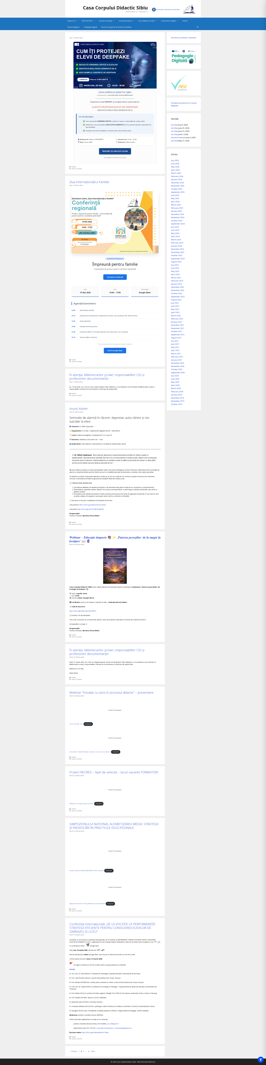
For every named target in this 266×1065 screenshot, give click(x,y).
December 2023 (177, 249)
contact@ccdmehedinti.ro (105, 1028)
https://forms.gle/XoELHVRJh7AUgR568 (90, 509)
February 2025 (177, 208)
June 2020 (175, 379)
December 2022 (177, 287)
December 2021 (177, 325)
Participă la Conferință (115, 277)
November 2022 (177, 290)
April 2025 (175, 201)
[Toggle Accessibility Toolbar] (260, 1059)
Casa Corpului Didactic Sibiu (115, 7)
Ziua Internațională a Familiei (89, 182)
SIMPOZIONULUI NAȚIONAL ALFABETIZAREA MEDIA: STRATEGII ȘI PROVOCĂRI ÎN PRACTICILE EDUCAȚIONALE (113, 826)
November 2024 (177, 217)
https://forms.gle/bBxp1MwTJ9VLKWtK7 (82, 611)
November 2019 (177, 401)
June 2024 (175, 230)
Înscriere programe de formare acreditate (116, 27)
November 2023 (177, 252)
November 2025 (177, 186)
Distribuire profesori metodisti (183, 37)
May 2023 (175, 271)
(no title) (174, 125)
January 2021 (176, 360)
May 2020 (175, 382)
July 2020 (175, 375)
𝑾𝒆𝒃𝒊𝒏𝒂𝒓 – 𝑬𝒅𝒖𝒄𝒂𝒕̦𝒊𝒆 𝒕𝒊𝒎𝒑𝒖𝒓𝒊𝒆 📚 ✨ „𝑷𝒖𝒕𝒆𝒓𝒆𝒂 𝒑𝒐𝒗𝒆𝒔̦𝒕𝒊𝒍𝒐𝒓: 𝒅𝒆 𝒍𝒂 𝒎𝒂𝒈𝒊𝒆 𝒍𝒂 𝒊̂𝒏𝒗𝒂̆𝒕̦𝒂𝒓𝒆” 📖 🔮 (115, 539)
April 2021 (175, 350)
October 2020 (176, 369)
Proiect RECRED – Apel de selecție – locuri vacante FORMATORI (113, 772)
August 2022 (176, 300)
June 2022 (175, 306)
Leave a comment (76, 168)
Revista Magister (73, 27)
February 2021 (177, 356)
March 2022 (176, 315)
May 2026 (175, 167)
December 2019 (177, 398)
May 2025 (175, 198)
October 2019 (176, 404)
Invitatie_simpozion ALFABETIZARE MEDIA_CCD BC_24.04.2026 (86, 870)
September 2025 (178, 192)
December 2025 (177, 182)
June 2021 (175, 344)
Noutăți (73, 167)
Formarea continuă (105, 21)
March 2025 (176, 205)
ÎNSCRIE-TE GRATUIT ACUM (115, 151)
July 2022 (175, 303)
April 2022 (175, 312)
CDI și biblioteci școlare (146, 21)
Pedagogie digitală (90, 27)
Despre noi (71, 21)
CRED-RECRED (87, 21)
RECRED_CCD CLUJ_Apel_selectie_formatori (81, 803)
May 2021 (175, 347)
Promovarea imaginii (168, 21)
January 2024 (176, 246)
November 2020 (177, 366)
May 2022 (175, 309)
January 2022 (176, 322)
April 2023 (175, 274)
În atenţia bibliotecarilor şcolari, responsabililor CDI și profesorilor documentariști (106, 377)
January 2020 (176, 394)
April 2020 (175, 385)
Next (93, 1051)
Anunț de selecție (178, 137)
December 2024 (177, 214)
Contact (185, 21)
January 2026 (176, 179)
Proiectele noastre (125, 21)
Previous (73, 1051)
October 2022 (176, 293)
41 (89, 1051)
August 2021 (176, 337)
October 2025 (176, 189)
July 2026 (175, 160)
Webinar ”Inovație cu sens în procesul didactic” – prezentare (111, 692)
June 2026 (175, 163)
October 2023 (176, 255)
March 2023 (176, 277)
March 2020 (176, 388)
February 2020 (177, 391)
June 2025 (175, 195)
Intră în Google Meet (115, 351)
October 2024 (176, 220)
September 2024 (178, 224)
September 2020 (178, 372)
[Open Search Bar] (198, 27)
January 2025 (176, 211)
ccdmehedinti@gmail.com (123, 1028)
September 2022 (178, 296)
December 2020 (177, 363)
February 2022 (177, 318)
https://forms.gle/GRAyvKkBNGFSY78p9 (95, 1032)
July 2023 (175, 265)
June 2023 (175, 268)
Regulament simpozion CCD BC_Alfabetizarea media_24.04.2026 (87, 903)
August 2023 (176, 262)
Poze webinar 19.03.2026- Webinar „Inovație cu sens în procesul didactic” (89, 752)
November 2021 (177, 328)
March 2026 (176, 173)
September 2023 (178, 258)
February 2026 (177, 176)
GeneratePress (149, 1062)
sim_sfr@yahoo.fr (113, 1024)
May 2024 (175, 233)
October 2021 (176, 331)
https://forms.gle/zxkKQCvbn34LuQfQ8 (92, 505)
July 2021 (175, 341)
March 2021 (176, 353)
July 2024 (175, 227)
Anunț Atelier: (79, 408)
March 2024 (176, 239)
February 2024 (177, 243)
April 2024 (175, 236)
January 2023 (176, 284)
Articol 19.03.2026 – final (76, 724)
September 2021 (178, 334)
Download (88, 724)
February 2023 (177, 281)
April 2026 (175, 170)
